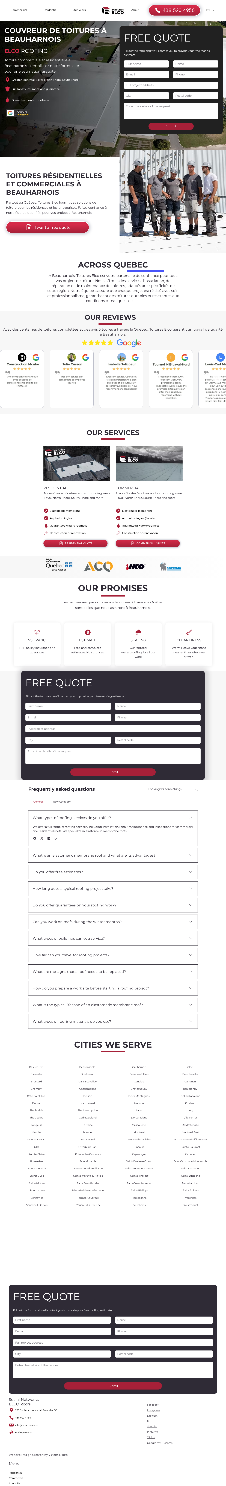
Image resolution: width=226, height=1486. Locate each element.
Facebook (153, 1404)
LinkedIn (152, 1415)
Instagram (153, 1410)
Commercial (16, 1478)
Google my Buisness (160, 1442)
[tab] (38, 801)
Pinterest (152, 1432)
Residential (15, 1472)
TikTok (151, 1437)
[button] (35, 838)
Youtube (152, 1426)
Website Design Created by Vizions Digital (38, 1454)
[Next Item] (217, 379)
